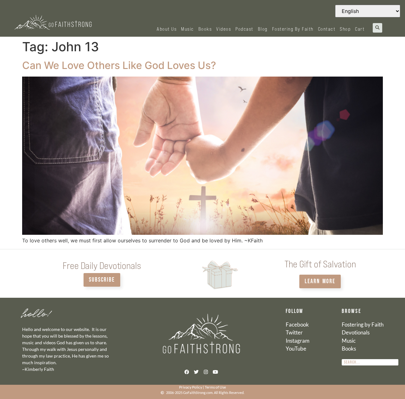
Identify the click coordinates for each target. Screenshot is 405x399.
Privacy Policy (190, 387)
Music (187, 29)
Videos (223, 29)
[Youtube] (215, 372)
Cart (359, 29)
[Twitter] (196, 372)
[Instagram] (205, 372)
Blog (263, 29)
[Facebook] (186, 372)
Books (205, 29)
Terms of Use (215, 387)
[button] (377, 28)
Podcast (244, 29)
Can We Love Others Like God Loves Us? (119, 65)
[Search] (395, 362)
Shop (345, 29)
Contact (327, 29)
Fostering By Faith (293, 29)
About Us (167, 29)
